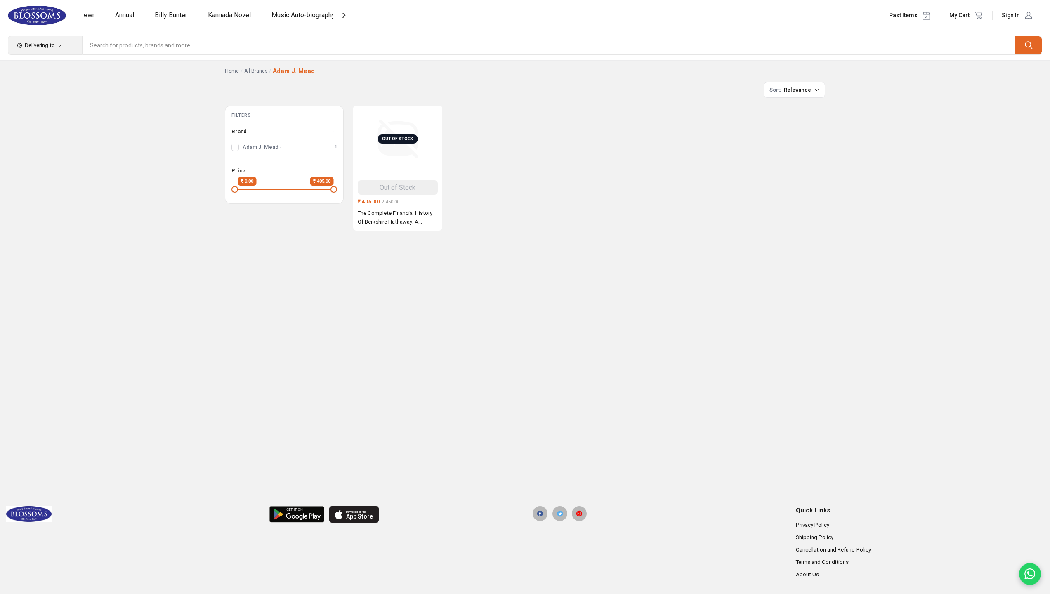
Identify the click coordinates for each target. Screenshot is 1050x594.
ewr (89, 15)
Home (232, 71)
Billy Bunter (171, 15)
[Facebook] (540, 513)
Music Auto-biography (303, 15)
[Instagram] (579, 513)
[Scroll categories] (344, 15)
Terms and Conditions (822, 562)
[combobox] (549, 45)
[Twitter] (559, 513)
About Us (807, 574)
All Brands (256, 70)
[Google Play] (296, 514)
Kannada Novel (229, 15)
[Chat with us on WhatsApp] (1030, 574)
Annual (124, 15)
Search (1028, 45)
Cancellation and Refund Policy (833, 550)
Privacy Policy (812, 525)
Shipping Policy (814, 537)
